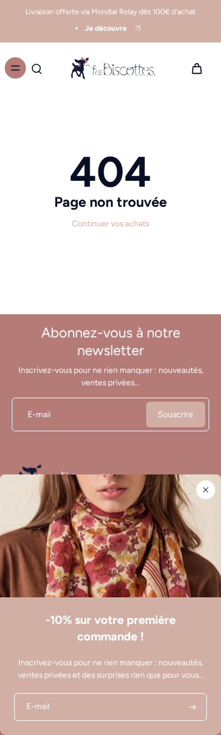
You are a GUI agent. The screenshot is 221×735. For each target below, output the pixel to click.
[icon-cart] (196, 68)
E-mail (39, 414)
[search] (37, 68)
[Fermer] (206, 490)
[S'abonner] (191, 707)
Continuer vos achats (110, 223)
